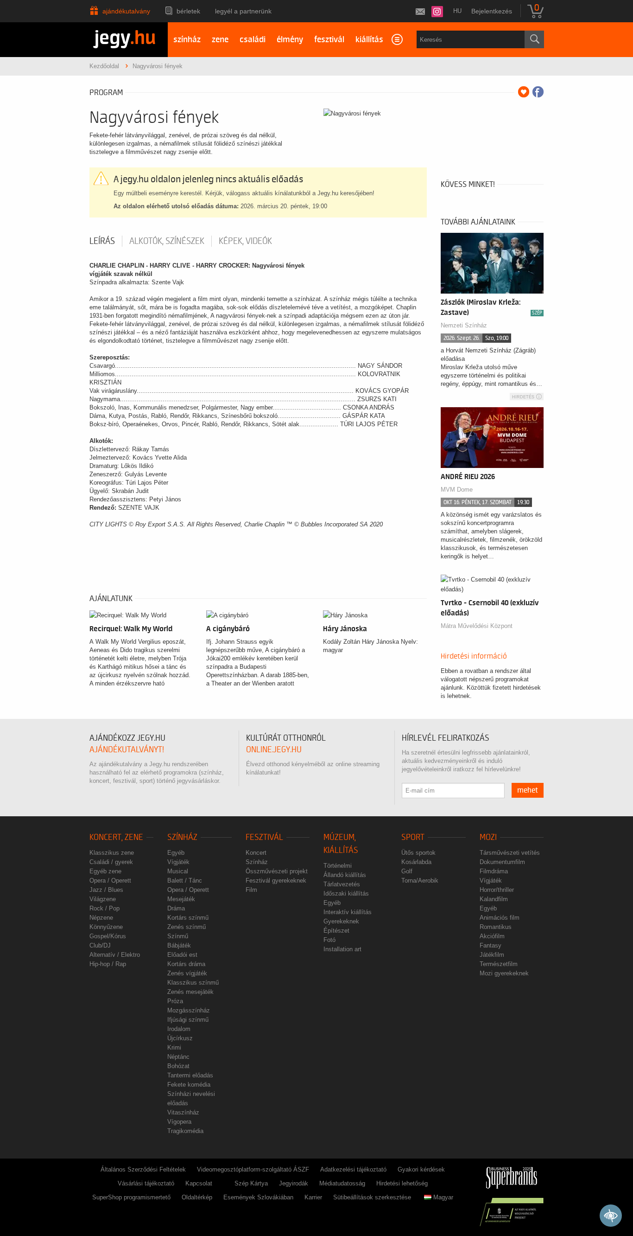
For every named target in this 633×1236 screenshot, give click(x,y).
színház (187, 40)
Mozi (488, 837)
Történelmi (337, 865)
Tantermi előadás (190, 1075)
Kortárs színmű (188, 917)
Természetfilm (499, 964)
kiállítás (369, 40)
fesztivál (329, 40)
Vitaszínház (183, 1112)
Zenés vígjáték (187, 973)
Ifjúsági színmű (188, 1019)
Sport (412, 837)
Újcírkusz (180, 1038)
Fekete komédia (188, 1084)
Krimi (174, 1047)
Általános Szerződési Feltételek (143, 1169)
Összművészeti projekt (277, 871)
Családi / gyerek (111, 861)
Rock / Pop (104, 908)
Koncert (256, 852)
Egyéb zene (105, 871)
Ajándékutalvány (126, 11)
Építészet (336, 930)
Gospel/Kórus (107, 936)
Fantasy (490, 945)
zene (220, 40)
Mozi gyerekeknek (504, 973)
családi (253, 40)
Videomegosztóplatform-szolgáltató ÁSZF (253, 1169)
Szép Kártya (251, 1183)
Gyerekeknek (341, 921)
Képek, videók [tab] (245, 241)
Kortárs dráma (186, 964)
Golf (406, 871)
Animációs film (499, 917)
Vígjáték (178, 861)
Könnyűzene (106, 926)
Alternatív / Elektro (114, 954)
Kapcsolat (198, 1183)
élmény (290, 40)
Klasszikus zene (111, 852)
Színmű (177, 936)
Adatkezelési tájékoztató (353, 1169)
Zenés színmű (186, 926)
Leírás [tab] (102, 241)
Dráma (176, 908)
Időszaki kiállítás (346, 893)
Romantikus (496, 926)
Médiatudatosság (342, 1183)
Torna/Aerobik (419, 880)
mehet (527, 790)
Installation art (342, 949)
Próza (175, 1001)
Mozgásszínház (188, 1010)
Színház (182, 837)
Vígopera (179, 1121)
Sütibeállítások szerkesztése (372, 1197)
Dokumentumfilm (502, 861)
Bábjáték (179, 945)
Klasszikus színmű (193, 982)
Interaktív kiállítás (347, 912)
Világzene (102, 899)
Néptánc (178, 1056)
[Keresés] (534, 39)
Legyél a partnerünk (243, 11)
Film (251, 889)
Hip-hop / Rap (107, 964)
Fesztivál (264, 837)
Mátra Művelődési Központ (477, 625)
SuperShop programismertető (131, 1197)
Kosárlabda (416, 861)
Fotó (329, 939)
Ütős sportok (418, 852)
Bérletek (188, 11)
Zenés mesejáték (190, 991)
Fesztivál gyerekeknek (276, 880)
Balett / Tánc (184, 880)
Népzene (101, 917)
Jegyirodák (293, 1183)
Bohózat (178, 1066)
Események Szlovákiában (258, 1197)
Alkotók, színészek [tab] (166, 241)
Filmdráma (494, 871)
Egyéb (175, 852)
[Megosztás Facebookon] (538, 91)
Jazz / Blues (106, 889)
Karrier (313, 1197)
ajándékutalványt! (126, 750)
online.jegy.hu (274, 750)
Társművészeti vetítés (510, 852)
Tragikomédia (185, 1130)
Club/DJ (100, 945)
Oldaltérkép (197, 1197)
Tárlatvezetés (341, 884)
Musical (177, 871)
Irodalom (178, 1028)
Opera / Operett (110, 880)
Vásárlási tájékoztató (146, 1183)
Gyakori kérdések (421, 1169)
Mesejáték (181, 899)
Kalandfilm (494, 899)
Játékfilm (492, 954)
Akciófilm (492, 936)
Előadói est (182, 954)
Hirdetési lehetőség (402, 1183)
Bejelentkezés (491, 11)
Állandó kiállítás (344, 874)
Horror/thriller (497, 889)
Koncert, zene (116, 837)
